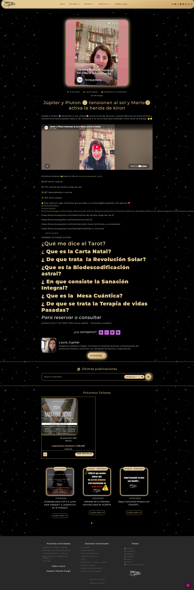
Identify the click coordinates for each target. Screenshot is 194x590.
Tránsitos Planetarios (89, 553)
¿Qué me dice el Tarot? (73, 243)
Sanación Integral (88, 565)
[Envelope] (172, 4)
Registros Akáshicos (89, 556)
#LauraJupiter (48, 208)
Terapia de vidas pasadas (91, 571)
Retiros (88, 4)
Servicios (103, 4)
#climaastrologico (50, 211)
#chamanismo (180, 211)
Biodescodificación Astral (91, 568)
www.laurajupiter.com (90, 176)
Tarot (83, 559)
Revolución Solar (88, 550)
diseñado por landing (97, 583)
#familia (130, 211)
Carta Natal (85, 547)
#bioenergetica (165, 211)
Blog (62, 4)
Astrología (98, 96)
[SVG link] (10, 4)
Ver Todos (46, 561)
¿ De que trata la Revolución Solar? (93, 259)
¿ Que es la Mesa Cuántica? (82, 296)
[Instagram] (178, 4)
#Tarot (90, 211)
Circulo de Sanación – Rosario (54, 553)
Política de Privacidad (97, 579)
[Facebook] (183, 4)
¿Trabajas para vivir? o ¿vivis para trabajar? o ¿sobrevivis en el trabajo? (60, 504)
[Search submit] (148, 377)
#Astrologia (67, 211)
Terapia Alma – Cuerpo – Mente (93, 562)
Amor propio (51, 233)
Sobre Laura (121, 4)
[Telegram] (180, 4)
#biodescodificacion (146, 211)
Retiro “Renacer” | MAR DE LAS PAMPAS (55, 557)
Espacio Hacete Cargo (59, 571)
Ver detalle (84, 453)
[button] (101, 332)
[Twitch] (186, 4)
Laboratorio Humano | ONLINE (68, 446)
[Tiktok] (188, 4)
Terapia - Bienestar (97, 469)
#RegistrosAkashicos (105, 211)
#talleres (121, 211)
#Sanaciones (79, 211)
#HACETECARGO (50, 206)
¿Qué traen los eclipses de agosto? (56, 550)
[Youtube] (175, 4)
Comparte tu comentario (115, 92)
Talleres (73, 4)
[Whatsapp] (191, 4)
